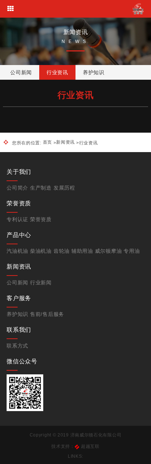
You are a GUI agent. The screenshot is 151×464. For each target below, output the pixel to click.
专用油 (132, 251)
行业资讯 (57, 72)
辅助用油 (82, 251)
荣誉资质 (41, 219)
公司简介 (17, 188)
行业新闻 (41, 282)
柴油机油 (41, 251)
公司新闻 (21, 72)
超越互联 (90, 446)
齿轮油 (62, 251)
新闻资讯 (65, 142)
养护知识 (93, 72)
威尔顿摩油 (108, 251)
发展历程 (64, 188)
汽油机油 (17, 251)
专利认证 (17, 219)
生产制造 (41, 188)
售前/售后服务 (47, 314)
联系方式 (17, 346)
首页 (47, 142)
